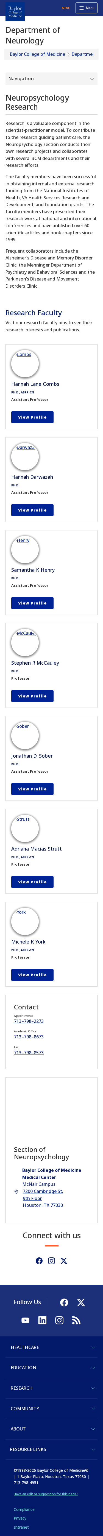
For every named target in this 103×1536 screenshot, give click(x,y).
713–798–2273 (29, 1021)
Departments (85, 54)
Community (25, 1409)
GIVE (66, 7)
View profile (32, 417)
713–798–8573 (29, 1053)
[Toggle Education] (93, 1367)
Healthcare (25, 1347)
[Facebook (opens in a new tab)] (39, 1260)
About (18, 1429)
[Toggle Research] (93, 1388)
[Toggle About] (93, 1429)
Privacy (20, 1518)
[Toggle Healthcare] (93, 1347)
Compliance (24, 1509)
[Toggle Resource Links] (93, 1449)
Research (22, 1388)
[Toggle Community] (93, 1408)
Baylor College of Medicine (37, 54)
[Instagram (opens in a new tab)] (51, 1260)
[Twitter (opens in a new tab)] (63, 1260)
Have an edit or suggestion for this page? (46, 1494)
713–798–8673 (29, 1037)
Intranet (21, 1527)
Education (23, 1368)
